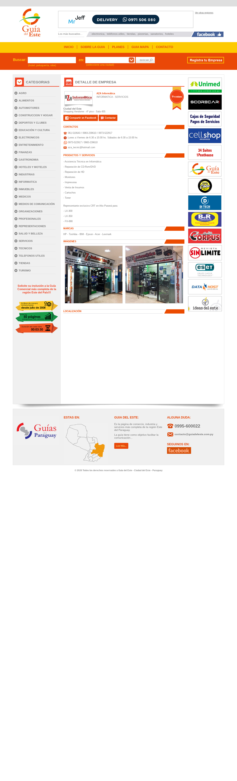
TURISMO (25, 270)
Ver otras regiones (204, 12)
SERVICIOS (26, 240)
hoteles (169, 33)
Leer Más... (121, 446)
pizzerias (143, 33)
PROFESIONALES (30, 218)
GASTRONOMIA (29, 159)
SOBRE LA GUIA (93, 47)
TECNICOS (25, 248)
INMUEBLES (26, 189)
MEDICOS (25, 196)
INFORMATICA (28, 181)
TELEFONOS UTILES (32, 255)
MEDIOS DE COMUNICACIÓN (37, 204)
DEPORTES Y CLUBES (32, 122)
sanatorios (157, 33)
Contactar (110, 117)
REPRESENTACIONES (32, 226)
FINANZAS (25, 152)
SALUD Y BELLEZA (31, 233)
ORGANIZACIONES (30, 211)
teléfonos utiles (115, 33)
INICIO (69, 47)
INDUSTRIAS (26, 174)
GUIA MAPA (140, 47)
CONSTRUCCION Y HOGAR (36, 115)
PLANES (118, 47)
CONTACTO (164, 47)
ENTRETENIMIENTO (31, 144)
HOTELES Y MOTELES (33, 167)
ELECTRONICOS (29, 137)
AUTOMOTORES (29, 107)
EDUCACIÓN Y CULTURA (34, 130)
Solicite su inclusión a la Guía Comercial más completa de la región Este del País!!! (36, 289)
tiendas (131, 33)
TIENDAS (24, 263)
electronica (98, 33)
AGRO (22, 93)
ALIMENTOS (26, 100)
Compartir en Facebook (82, 117)
